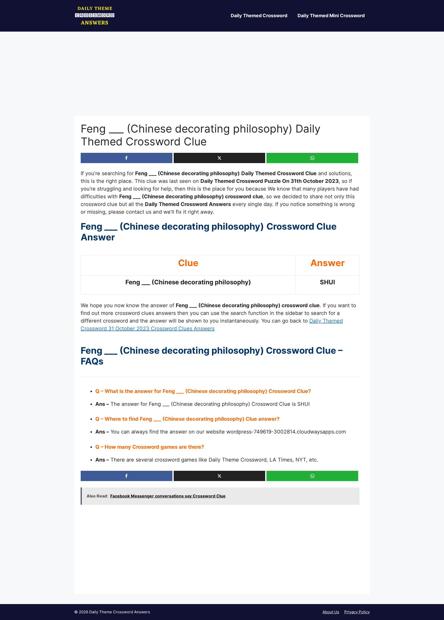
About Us (330, 611)
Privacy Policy (357, 611)
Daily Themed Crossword (259, 15)
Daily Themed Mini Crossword (331, 15)
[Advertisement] (222, 78)
